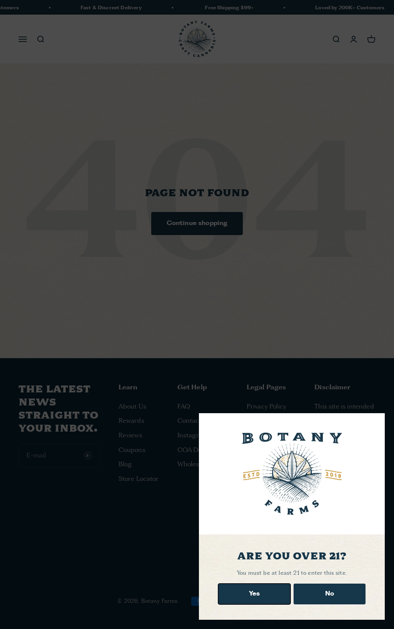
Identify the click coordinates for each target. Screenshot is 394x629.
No (329, 594)
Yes (254, 594)
